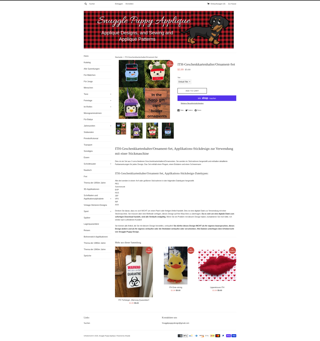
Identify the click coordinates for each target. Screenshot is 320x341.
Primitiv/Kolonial (91, 138)
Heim (86, 56)
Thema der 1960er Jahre (95, 249)
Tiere (97, 94)
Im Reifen (97, 107)
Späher (87, 218)
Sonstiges (88, 151)
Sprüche (87, 256)
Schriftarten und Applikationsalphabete (97, 197)
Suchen (87, 323)
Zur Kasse (232, 4)
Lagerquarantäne (91, 224)
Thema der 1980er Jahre (95, 243)
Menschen (88, 88)
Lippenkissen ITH (217, 287)
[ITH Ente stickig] (175, 266)
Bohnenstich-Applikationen (96, 237)
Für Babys (88, 119)
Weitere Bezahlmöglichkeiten (192, 103)
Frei (85, 176)
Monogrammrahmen (93, 113)
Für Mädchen (90, 75)
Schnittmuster (97, 164)
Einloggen (119, 4)
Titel (179, 78)
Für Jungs (88, 81)
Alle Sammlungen (92, 69)
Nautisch (88, 170)
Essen (86, 157)
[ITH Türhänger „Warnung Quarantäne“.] (134, 272)
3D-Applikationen (91, 189)
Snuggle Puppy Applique (107, 336)
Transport (88, 145)
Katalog (87, 62)
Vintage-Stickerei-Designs (95, 205)
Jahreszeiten (97, 126)
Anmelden (130, 4)
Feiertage (97, 100)
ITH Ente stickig (175, 287)
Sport (97, 211)
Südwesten (89, 132)
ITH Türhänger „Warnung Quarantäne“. (134, 300)
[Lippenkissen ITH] (217, 266)
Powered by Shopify (123, 336)
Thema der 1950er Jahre (95, 183)
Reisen (87, 230)
